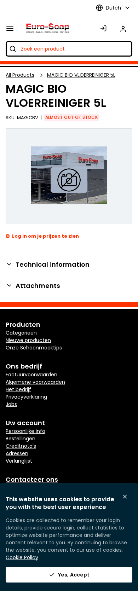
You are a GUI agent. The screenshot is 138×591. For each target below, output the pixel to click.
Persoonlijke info (25, 431)
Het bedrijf (18, 389)
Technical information (53, 264)
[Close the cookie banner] (124, 496)
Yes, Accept (74, 574)
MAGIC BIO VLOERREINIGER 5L (81, 75)
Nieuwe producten (28, 340)
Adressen (17, 453)
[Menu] (9, 28)
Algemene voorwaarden (35, 382)
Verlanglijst (19, 460)
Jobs (11, 404)
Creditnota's (21, 446)
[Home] (46, 28)
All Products (20, 75)
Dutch (113, 7)
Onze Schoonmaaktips (34, 347)
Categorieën (21, 332)
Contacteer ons (32, 479)
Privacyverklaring (26, 396)
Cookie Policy (22, 557)
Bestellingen (20, 438)
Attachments (38, 285)
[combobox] (69, 49)
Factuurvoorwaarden (31, 374)
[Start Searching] (13, 49)
